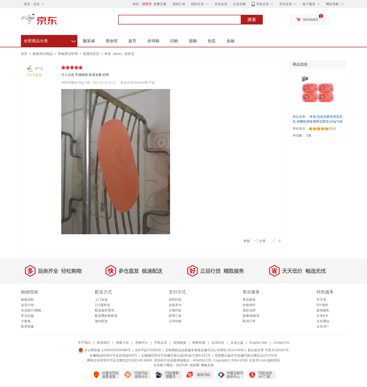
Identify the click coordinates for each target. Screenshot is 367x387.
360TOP (182, 365)
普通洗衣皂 (91, 54)
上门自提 (101, 299)
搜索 (251, 19)
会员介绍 (27, 305)
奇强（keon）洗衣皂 (119, 54)
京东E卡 (322, 316)
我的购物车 (311, 20)
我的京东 (197, 4)
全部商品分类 (49, 40)
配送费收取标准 (106, 316)
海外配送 (101, 321)
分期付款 (175, 310)
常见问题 (27, 316)
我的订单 (178, 4)
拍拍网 (194, 365)
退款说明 (249, 310)
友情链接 (179, 343)
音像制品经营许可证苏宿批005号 (113, 355)
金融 (230, 40)
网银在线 (207, 365)
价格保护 (249, 305)
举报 (246, 241)
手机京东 (262, 4)
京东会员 (220, 4)
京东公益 (237, 343)
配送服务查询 (104, 310)
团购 (193, 40)
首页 (24, 54)
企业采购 (239, 4)
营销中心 (141, 343)
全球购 (153, 40)
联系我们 (103, 343)
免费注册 (159, 4)
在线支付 (175, 305)
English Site (258, 343)
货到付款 (175, 299)
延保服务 (322, 310)
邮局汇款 (175, 316)
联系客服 (27, 326)
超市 (132, 40)
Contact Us (281, 343)
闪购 (174, 40)
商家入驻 (122, 343)
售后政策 (249, 299)
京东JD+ (322, 326)
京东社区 (217, 343)
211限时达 (102, 305)
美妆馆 (112, 40)
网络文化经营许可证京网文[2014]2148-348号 (119, 360)
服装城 (89, 40)
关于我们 (84, 343)
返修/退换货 (251, 316)
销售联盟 (198, 343)
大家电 (26, 321)
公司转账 (175, 321)
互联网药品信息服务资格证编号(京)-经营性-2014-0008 (204, 350)
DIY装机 (322, 305)
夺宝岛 (321, 299)
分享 (262, 241)
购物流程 (27, 299)
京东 (57, 21)
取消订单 (249, 321)
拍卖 (212, 40)
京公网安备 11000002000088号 (107, 350)
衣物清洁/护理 (68, 54)
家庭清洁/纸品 (43, 54)
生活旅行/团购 (31, 310)
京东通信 (322, 321)
